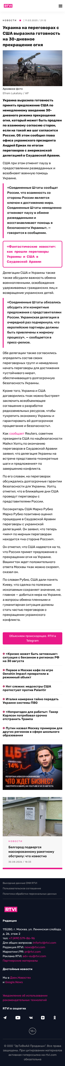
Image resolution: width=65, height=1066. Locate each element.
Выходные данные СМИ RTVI (20, 883)
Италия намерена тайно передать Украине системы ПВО (30, 700)
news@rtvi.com (35, 947)
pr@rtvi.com (33, 951)
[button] (61, 6)
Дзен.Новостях (20, 977)
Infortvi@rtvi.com (44, 942)
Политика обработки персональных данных (30, 893)
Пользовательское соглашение (22, 888)
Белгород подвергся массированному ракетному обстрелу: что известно (31, 851)
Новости (10, 20)
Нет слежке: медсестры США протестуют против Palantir (27, 688)
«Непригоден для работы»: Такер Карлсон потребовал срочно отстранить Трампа (30, 715)
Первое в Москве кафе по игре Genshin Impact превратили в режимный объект (28, 673)
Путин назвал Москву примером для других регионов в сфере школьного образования (32, 731)
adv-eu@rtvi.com (34, 956)
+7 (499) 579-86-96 (22, 938)
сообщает (16, 433)
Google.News (14, 982)
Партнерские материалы (20, 960)
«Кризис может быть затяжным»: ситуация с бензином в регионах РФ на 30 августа (31, 657)
